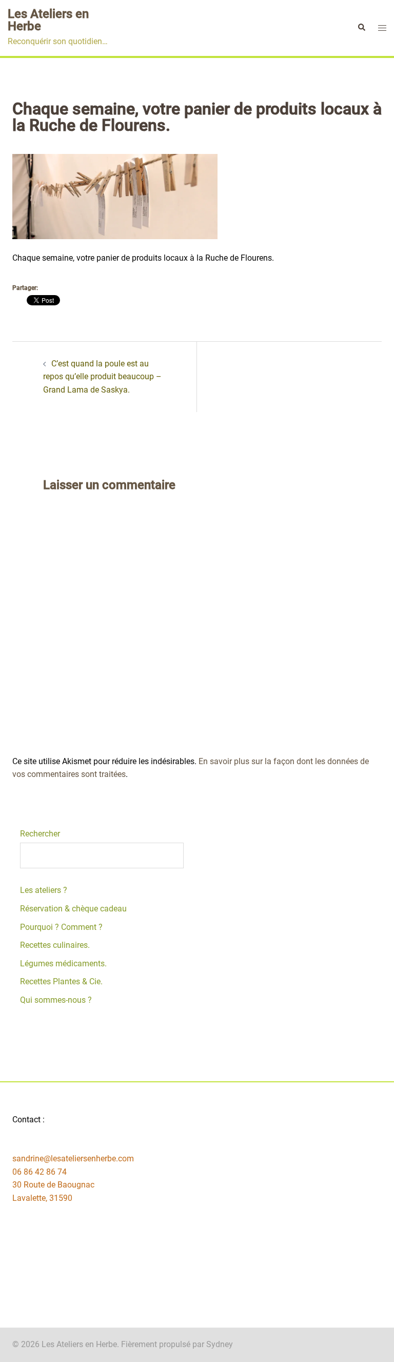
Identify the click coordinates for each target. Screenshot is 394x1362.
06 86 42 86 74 (39, 1172)
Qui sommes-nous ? (56, 1000)
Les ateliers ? (43, 890)
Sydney (219, 1344)
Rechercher (40, 834)
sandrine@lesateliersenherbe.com (73, 1158)
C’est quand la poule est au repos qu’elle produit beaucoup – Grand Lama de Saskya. (102, 377)
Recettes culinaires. (55, 945)
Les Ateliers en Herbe (48, 20)
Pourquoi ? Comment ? (61, 927)
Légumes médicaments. (63, 963)
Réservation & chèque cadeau (73, 908)
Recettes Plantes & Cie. (61, 981)
